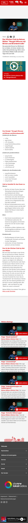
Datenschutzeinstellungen (8, 499)
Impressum (4, 496)
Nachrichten (5, 451)
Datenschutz (12, 496)
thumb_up (25, 519)
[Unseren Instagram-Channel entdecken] (6, 502)
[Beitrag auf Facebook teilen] (11, 37)
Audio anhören (21, 333)
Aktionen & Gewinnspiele (8, 455)
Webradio (4, 446)
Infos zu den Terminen (8, 291)
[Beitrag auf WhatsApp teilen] (8, 37)
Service (3, 459)
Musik (3, 468)
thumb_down (19, 519)
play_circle (22, 519)
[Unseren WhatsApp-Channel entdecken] (1, 502)
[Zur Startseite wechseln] (4, 3)
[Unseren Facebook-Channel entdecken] (4, 502)
